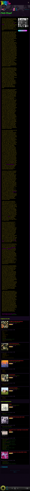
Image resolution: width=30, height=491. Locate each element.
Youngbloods (4, 248)
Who (9, 216)
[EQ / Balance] (17, 488)
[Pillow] (11, 9)
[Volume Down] (25, 488)
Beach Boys (14, 191)
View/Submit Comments (22, 30)
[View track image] (5, 338)
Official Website (20, 28)
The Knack (7, 490)
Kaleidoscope (9, 248)
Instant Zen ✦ (27, 9)
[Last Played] (12, 488)
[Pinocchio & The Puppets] (18, 9)
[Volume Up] (28, 488)
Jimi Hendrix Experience (10, 164)
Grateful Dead (13, 247)
